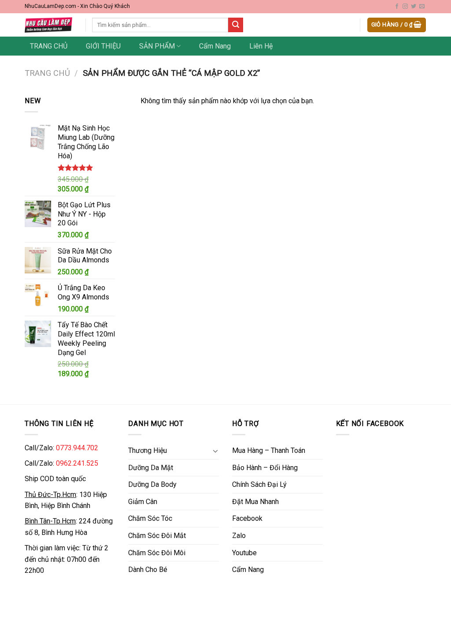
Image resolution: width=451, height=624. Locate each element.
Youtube (244, 553)
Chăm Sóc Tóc (150, 518)
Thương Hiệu (147, 450)
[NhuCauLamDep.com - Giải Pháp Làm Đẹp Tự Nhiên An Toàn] (48, 25)
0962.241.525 (77, 463)
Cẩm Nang (215, 46)
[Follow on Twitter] (413, 7)
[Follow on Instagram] (405, 7)
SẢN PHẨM (157, 46)
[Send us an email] (422, 7)
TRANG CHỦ (48, 46)
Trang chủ (47, 73)
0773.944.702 (77, 448)
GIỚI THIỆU (103, 46)
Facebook (247, 518)
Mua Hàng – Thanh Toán (268, 450)
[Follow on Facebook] (396, 7)
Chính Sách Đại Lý (259, 484)
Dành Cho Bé (147, 569)
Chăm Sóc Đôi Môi (156, 553)
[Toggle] (215, 450)
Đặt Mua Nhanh (255, 501)
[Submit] (235, 25)
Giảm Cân (142, 501)
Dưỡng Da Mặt (150, 467)
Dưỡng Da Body (152, 484)
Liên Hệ (261, 46)
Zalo (239, 535)
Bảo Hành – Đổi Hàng (265, 467)
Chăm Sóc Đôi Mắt (157, 535)
